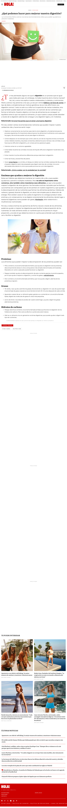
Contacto (4, 796)
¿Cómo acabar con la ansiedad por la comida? (29, 170)
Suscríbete (60, 4)
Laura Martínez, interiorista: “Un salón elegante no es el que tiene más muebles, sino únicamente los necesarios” (32, 753)
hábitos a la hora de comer (53, 103)
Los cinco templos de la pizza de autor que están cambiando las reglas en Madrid (27, 765)
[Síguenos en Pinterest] (17, 800)
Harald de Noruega (12, 0)
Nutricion (17, 328)
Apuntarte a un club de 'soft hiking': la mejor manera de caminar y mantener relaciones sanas (16, 674)
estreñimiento (49, 275)
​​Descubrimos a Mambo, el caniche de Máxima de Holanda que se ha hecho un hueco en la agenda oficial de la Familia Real (33, 771)
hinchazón (39, 199)
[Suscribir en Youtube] (14, 800)
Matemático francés (51, 0)
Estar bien (35, 10)
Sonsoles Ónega (21, 0)
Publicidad (4, 794)
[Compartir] (64, 88)
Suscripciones (5, 792)
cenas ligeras (13, 162)
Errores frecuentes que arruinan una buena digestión (32, 121)
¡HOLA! (3, 86)
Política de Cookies (21, 803)
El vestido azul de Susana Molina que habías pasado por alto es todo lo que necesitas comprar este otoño (32, 741)
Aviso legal (6, 803)
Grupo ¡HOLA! (38, 792)
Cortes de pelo (59, 0)
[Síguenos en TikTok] (11, 800)
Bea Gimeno (42, 0)
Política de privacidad (39, 803)
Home (29, 10)
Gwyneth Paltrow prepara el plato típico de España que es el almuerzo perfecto (27, 776)
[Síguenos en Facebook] (5, 800)
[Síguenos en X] (8, 800)
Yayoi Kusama (29, 0)
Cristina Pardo (36, 0)
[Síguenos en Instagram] (2, 800)
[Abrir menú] (2, 4)
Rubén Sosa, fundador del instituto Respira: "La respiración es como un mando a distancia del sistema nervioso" (49, 675)
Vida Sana (6, 328)
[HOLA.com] (9, 4)
